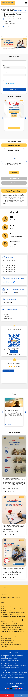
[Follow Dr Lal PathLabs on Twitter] (11, 688)
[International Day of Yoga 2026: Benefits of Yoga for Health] (14, 402)
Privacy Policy (12, 83)
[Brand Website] (22, 688)
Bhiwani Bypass (4, 590)
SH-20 (10, 590)
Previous (2, 118)
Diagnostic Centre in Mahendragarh (16, 677)
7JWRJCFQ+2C (6, 281)
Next (25, 118)
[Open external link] (14, 693)
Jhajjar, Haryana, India (7, 282)
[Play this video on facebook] (14, 456)
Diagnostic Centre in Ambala (7, 655)
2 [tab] (16, 47)
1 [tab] (14, 47)
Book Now (14, 172)
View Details (14, 128)
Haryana (5, 292)
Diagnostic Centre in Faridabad (12, 662)
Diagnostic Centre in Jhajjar (11, 672)
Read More (8, 424)
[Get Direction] (13, 282)
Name (4, 65)
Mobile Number (6, 72)
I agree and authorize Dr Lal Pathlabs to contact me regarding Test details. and (14, 82)
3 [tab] (17, 47)
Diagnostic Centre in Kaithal (11, 674)
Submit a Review (8, 371)
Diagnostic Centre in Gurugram (13, 669)
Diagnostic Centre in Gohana (13, 665)
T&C (6, 83)
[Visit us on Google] (8, 688)
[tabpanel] (14, 44)
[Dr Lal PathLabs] (8, 3)
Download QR (14, 351)
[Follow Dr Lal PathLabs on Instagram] (16, 688)
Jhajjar (16, 292)
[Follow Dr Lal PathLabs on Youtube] (19, 688)
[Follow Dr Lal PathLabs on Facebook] (6, 688)
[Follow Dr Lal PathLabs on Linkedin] (14, 688)
